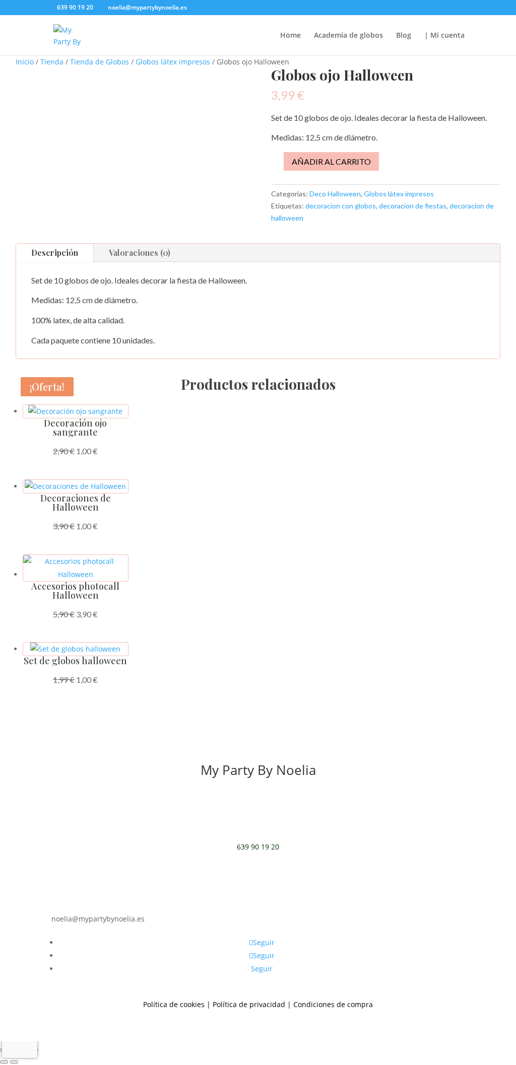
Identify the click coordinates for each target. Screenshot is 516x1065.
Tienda (51, 61)
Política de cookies (174, 1004)
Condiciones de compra (333, 1004)
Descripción (54, 252)
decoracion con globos (340, 205)
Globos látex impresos (173, 61)
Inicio (25, 61)
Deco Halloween (335, 193)
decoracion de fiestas (412, 205)
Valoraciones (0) (139, 252)
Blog (403, 36)
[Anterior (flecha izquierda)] (4, 1061)
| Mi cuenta (444, 36)
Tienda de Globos (99, 61)
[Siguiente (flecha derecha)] (14, 1061)
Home (290, 36)
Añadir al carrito (331, 161)
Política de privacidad (249, 1004)
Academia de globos (348, 36)
